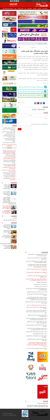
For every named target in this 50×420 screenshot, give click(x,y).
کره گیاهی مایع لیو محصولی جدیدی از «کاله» (6, 232)
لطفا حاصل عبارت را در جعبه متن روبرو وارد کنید (39, 124)
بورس (15, 8)
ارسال (20, 129)
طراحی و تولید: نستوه (24, 418)
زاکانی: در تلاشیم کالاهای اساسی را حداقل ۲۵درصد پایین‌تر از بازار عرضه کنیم (9, 187)
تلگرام (12, 1)
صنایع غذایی (29, 8)
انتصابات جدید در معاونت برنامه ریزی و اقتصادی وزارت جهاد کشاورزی (9, 140)
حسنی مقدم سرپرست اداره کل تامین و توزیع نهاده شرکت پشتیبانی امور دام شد (8, 129)
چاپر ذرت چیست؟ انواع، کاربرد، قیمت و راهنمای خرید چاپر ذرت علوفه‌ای (36, 276)
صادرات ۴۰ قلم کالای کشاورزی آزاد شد (39, 334)
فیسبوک (16, 1)
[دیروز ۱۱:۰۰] (14, 193)
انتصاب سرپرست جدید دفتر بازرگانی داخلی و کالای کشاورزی (8, 132)
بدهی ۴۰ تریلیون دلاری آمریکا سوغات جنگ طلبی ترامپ (36, 331)
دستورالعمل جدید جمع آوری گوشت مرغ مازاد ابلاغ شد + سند (6, 212)
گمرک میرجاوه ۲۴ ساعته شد (41, 282)
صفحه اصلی (45, 43)
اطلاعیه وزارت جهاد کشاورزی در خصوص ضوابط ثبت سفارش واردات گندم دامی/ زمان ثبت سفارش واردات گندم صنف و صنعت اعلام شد (9, 201)
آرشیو (36, 1)
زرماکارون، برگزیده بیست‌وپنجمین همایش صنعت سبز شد (36, 349)
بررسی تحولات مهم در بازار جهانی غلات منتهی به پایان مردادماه (36, 294)
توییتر (14, 1)
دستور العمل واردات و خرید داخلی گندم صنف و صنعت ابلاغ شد (9, 176)
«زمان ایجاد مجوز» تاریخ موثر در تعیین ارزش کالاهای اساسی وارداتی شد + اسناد (36, 322)
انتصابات (14, 126)
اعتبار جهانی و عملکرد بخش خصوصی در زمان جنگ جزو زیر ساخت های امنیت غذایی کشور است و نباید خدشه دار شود (36, 312)
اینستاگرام (11, 1)
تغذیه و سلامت (20, 8)
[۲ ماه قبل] (14, 232)
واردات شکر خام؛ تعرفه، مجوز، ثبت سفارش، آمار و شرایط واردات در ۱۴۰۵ (36, 302)
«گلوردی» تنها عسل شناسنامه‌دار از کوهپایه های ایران (6, 247)
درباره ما (46, 1)
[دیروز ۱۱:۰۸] (14, 186)
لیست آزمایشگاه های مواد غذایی (10, 220)
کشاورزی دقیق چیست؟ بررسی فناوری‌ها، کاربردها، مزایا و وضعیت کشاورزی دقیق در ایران (36, 261)
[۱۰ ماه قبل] (14, 241)
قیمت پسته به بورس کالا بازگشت (40, 286)
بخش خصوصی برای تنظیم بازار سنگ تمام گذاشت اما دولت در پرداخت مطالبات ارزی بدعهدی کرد (36, 329)
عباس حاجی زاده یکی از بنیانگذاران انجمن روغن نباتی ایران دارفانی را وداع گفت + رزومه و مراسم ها (9, 152)
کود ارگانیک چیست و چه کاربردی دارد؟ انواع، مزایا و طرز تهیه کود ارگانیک (9, 162)
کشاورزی (34, 8)
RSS (18, 1)
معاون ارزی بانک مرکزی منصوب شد (8, 142)
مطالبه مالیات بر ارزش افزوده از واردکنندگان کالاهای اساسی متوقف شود (37, 315)
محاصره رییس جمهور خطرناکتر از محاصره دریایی (9, 179)
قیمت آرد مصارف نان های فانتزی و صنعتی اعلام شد (9, 168)
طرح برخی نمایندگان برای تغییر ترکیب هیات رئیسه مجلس (34, 52)
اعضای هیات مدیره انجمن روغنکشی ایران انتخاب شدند (10, 155)
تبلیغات (33, 1)
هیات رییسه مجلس (41, 109)
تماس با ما (42, 1)
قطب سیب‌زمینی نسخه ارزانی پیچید (40, 284)
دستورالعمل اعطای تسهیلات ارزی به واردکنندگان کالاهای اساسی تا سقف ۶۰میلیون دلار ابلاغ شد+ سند (36, 279)
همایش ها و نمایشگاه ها (8, 8)
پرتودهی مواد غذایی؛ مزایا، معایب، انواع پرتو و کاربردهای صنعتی (8, 165)
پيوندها (39, 1)
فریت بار (15, 218)
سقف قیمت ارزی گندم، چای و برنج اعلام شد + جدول (8, 170)
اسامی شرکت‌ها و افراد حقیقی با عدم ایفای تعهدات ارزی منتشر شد (36, 325)
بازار (25, 8)
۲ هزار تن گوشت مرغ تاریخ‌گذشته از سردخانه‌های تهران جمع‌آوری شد (36, 336)
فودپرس (40, 4)
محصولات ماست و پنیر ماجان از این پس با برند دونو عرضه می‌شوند (6, 193)
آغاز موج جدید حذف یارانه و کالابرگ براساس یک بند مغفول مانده (9, 173)
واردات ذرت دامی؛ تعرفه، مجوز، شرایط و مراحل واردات (36, 292)
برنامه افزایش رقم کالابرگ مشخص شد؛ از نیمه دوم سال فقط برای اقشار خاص (36, 289)
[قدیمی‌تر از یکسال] (14, 247)
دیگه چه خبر (40, 43)
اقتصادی (39, 8)
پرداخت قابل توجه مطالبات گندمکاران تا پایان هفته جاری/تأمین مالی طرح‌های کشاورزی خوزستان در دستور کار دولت (37, 406)
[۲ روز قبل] (14, 199)
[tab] (9, 146)
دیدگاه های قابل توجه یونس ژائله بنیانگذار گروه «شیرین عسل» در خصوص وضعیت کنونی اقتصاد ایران (36, 319)
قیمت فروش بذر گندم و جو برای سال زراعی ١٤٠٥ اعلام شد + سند (9, 158)
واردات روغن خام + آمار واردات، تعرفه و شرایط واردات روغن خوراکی (36, 339)
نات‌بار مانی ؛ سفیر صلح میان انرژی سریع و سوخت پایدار (6, 237)
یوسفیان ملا (34, 109)
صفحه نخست (44, 8)
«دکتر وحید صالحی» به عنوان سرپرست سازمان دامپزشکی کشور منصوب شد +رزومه (9, 136)
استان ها (45, 401)
